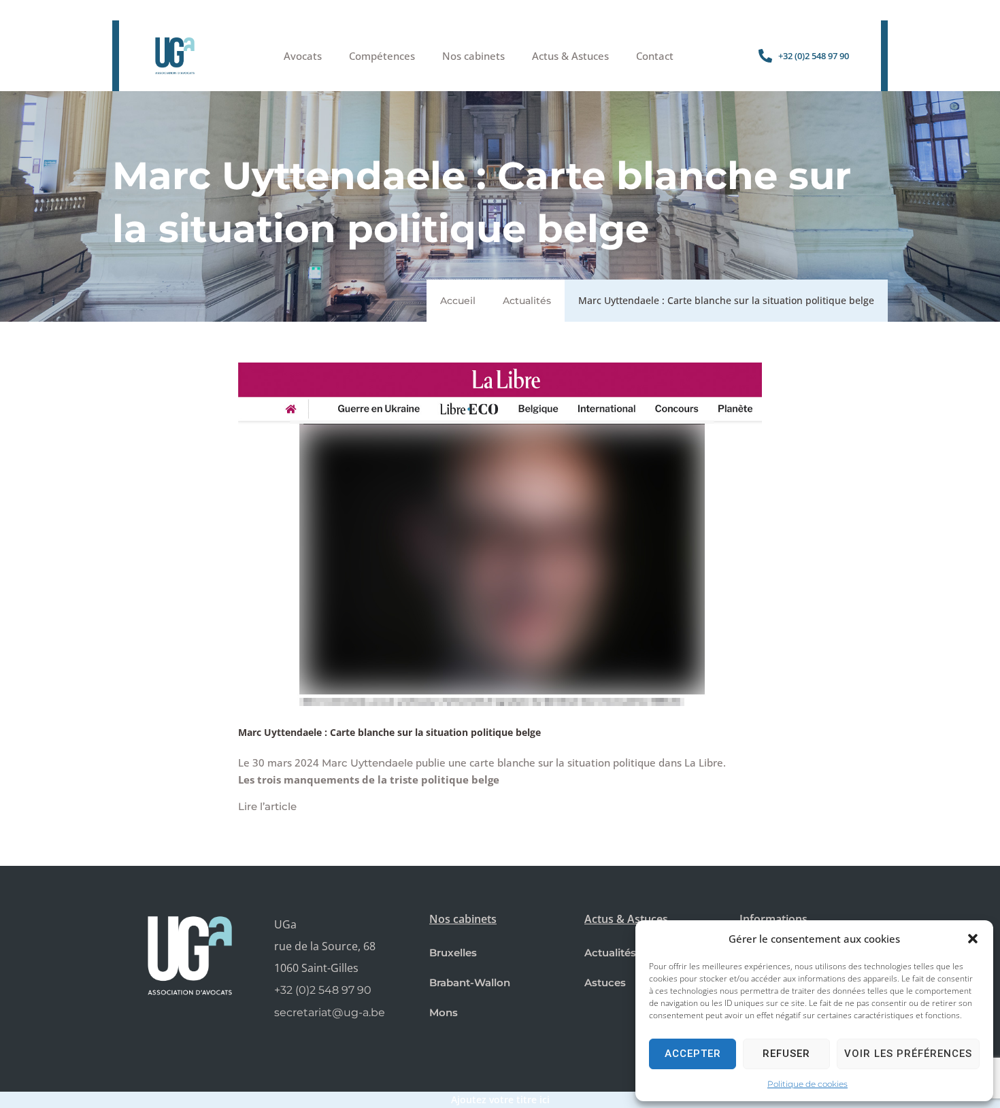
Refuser (786, 1053)
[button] (973, 938)
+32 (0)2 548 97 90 (322, 990)
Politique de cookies (807, 1084)
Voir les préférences (908, 1053)
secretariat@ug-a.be (329, 1012)
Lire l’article (267, 806)
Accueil (458, 301)
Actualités (527, 301)
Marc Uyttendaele (367, 762)
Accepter (693, 1053)
